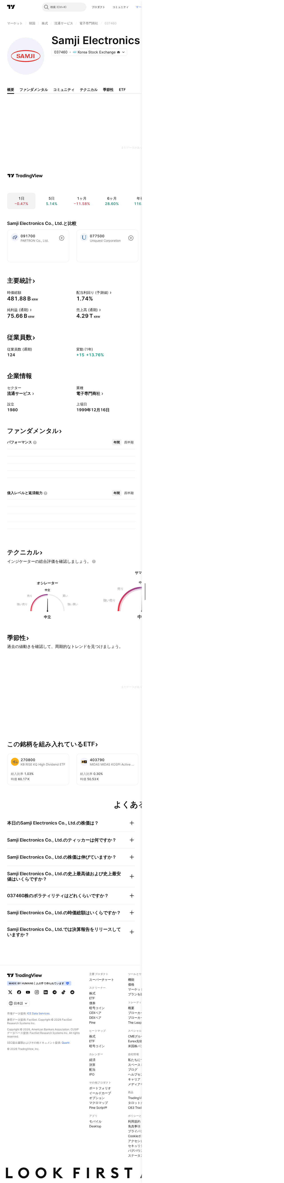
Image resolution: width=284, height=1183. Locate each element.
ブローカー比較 (139, 1017)
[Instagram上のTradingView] (37, 992)
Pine (92, 1022)
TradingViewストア (141, 1098)
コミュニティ (120, 7)
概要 (131, 1008)
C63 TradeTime (139, 1107)
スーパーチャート (101, 979)
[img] (118, 52)
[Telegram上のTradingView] (54, 992)
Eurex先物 (135, 1041)
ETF (92, 998)
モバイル (95, 1121)
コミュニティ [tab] (64, 89)
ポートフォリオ (100, 1088)
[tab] (117, 442)
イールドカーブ (100, 1093)
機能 (131, 979)
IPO (92, 1074)
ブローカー (136, 1013)
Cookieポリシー (139, 1136)
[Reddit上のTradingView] (72, 992)
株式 (92, 993)
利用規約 (134, 1121)
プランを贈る (137, 994)
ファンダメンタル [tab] (34, 89)
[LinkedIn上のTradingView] (46, 992)
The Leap (135, 1022)
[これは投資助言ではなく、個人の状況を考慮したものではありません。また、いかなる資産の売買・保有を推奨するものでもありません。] (94, 561)
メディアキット (139, 1084)
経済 (92, 1060)
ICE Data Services (38, 1013)
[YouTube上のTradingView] (28, 992)
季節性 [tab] (108, 89)
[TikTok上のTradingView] (63, 992)
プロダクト (98, 7)
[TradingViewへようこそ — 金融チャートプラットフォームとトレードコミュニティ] (25, 176)
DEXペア (95, 1017)
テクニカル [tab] (89, 89)
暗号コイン (97, 1008)
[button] (109, 7)
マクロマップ (98, 1103)
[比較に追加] (61, 238)
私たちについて (139, 1060)
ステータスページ (140, 1155)
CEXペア (95, 1013)
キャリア (134, 1079)
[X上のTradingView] (10, 992)
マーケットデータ (140, 989)
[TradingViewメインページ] (24, 975)
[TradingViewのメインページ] (11, 7)
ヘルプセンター (139, 1074)
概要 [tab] (10, 89)
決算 (92, 1064)
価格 (131, 984)
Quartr (65, 1042)
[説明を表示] (24, 292)
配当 (92, 1069)
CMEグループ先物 (140, 1036)
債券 (92, 1003)
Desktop (95, 1126)
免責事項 (134, 1126)
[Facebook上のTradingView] (19, 992)
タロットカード (139, 1103)
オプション (97, 1098)
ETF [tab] (122, 89)
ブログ (132, 1069)
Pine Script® (98, 1107)
